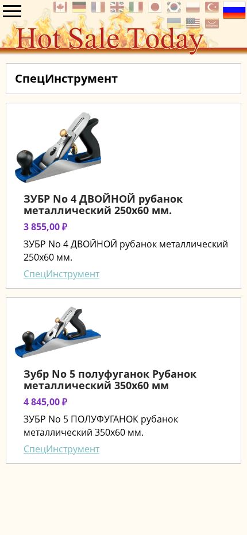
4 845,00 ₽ (45, 402)
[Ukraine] (175, 26)
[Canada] (61, 10)
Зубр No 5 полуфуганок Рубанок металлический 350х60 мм (110, 379)
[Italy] (137, 10)
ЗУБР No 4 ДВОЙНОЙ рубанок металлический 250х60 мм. (103, 204)
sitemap (17, 477)
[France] (99, 10)
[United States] (194, 26)
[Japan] (156, 10)
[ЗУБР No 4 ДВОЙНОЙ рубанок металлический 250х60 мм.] (58, 147)
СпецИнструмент (61, 274)
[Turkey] (213, 10)
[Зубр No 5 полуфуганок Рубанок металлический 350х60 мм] (58, 332)
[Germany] (80, 10)
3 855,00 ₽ (45, 226)
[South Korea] (175, 10)
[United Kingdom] (118, 10)
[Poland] (194, 10)
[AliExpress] (213, 26)
